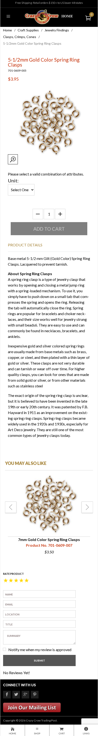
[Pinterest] (35, 694)
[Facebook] (7, 694)
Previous (10, 507)
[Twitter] (16, 694)
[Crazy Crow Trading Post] (48, 16)
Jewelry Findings (56, 30)
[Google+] (25, 694)
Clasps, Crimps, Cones (19, 37)
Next (87, 507)
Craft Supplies (28, 30)
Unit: (13, 180)
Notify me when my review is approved (39, 649)
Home (7, 30)
